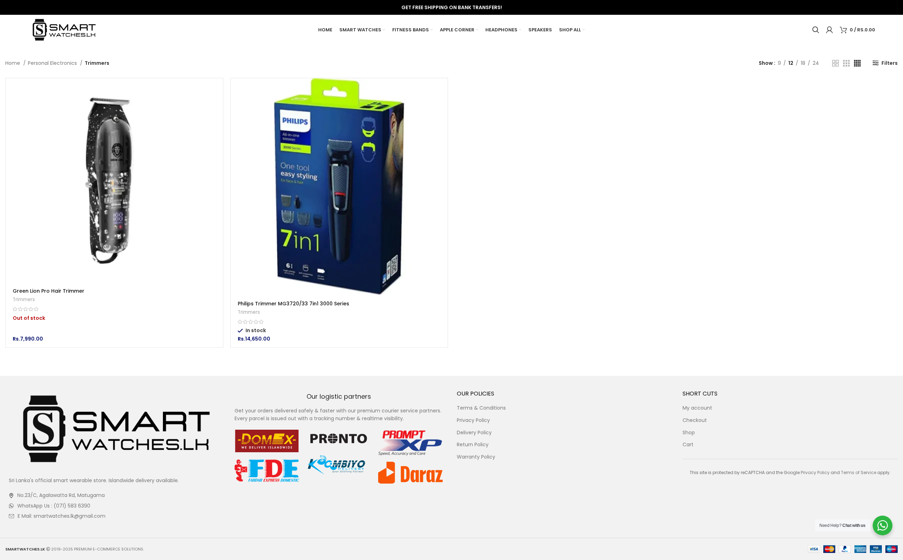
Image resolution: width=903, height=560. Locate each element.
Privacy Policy (473, 420)
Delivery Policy (474, 432)
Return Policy (473, 444)
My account (697, 408)
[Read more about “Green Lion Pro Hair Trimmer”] (217, 90)
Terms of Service (858, 472)
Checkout (695, 420)
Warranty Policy (476, 457)
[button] (442, 90)
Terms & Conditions (481, 408)
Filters (889, 63)
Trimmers (24, 299)
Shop (689, 432)
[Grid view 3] (846, 63)
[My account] (829, 30)
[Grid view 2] (835, 63)
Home (13, 63)
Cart (688, 444)
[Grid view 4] (857, 63)
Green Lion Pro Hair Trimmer (48, 290)
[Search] (816, 30)
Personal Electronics (53, 63)
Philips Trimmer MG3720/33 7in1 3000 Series (293, 303)
